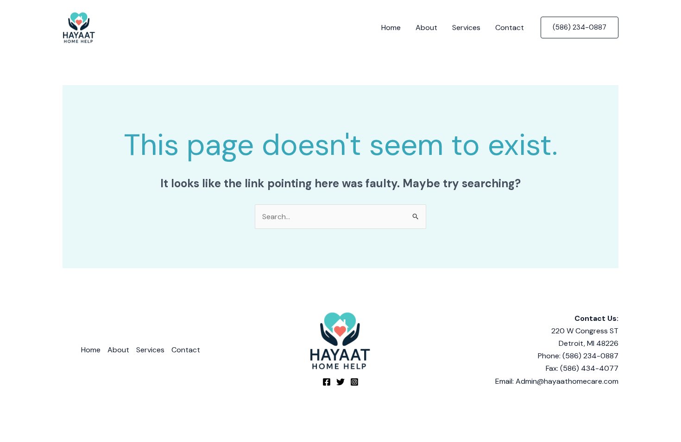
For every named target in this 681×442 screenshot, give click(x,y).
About (426, 27)
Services (466, 27)
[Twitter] (340, 382)
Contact (509, 27)
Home (391, 27)
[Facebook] (326, 382)
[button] (579, 27)
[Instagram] (354, 382)
